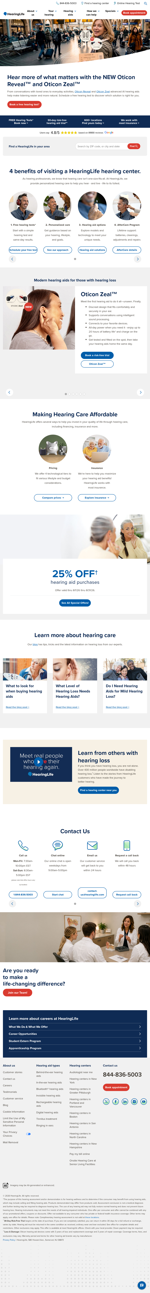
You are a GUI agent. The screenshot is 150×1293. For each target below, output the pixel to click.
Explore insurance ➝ (97, 498)
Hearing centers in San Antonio (83, 1125)
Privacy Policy (9, 1239)
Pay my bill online (80, 1154)
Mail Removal (10, 1142)
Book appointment (134, 13)
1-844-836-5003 (23, 895)
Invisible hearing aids (48, 1095)
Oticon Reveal (83, 91)
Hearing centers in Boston (80, 1114)
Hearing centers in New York (83, 1080)
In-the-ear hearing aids (49, 1082)
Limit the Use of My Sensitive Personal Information (14, 1121)
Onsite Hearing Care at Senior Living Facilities (83, 1162)
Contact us (9, 1079)
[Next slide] (137, 259)
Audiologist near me (81, 1072)
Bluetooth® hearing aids (49, 1089)
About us (9, 1065)
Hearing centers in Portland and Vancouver (80, 1102)
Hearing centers (80, 1065)
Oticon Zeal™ (97, 364)
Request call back (127, 895)
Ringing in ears (44, 1125)
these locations (92, 1217)
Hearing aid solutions (92, 250)
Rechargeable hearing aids (48, 1104)
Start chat (58, 895)
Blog (5, 1105)
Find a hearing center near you (98, 790)
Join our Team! (17, 992)
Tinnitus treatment (46, 1119)
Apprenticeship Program (25, 1048)
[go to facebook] (115, 1102)
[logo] (14, 14)
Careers (7, 1085)
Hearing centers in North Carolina (80, 1135)
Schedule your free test (23, 250)
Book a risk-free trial (97, 355)
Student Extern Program (25, 1041)
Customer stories (12, 1072)
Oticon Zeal (103, 91)
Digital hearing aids (47, 1112)
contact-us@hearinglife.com (92, 893)
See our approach (57, 250)
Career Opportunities (23, 1034)
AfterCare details (127, 250)
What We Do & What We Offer (28, 1027)
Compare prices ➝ (53, 498)
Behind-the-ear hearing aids (49, 1074)
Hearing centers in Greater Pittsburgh (80, 1090)
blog (35, 644)
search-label (145, 3)
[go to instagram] (134, 1102)
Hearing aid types (48, 1065)
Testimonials (10, 1092)
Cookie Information (14, 1111)
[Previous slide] (12, 259)
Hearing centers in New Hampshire (83, 1145)
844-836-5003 (122, 1074)
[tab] (32, 13)
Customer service (13, 1098)
